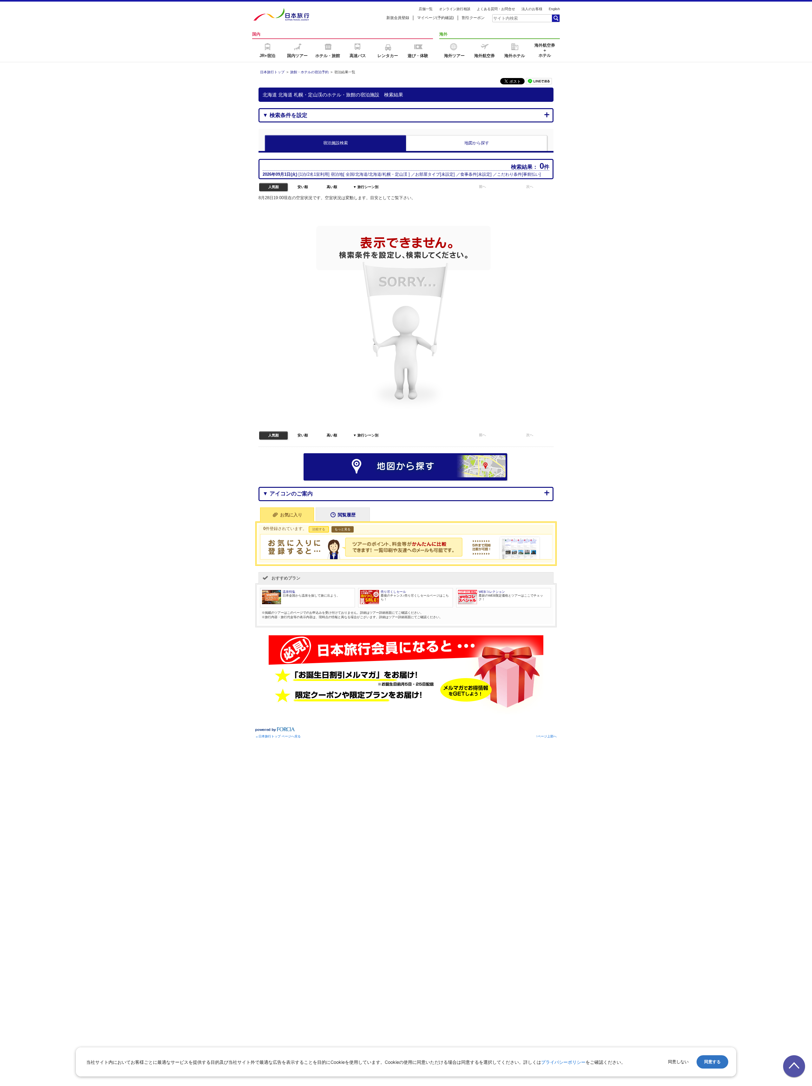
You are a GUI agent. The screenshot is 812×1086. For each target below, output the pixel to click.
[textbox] (522, 18)
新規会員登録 (397, 18)
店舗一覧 (426, 9)
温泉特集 (289, 591)
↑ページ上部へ (546, 736)
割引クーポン (473, 18)
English (554, 9)
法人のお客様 (531, 9)
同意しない (678, 1061)
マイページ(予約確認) (435, 18)
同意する (712, 1061)
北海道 (361, 174)
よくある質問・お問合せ (496, 9)
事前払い (531, 174)
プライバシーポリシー (563, 1062)
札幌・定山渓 (395, 174)
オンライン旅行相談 (454, 9)
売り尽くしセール (393, 591)
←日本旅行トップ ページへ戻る (278, 736)
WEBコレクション (492, 591)
